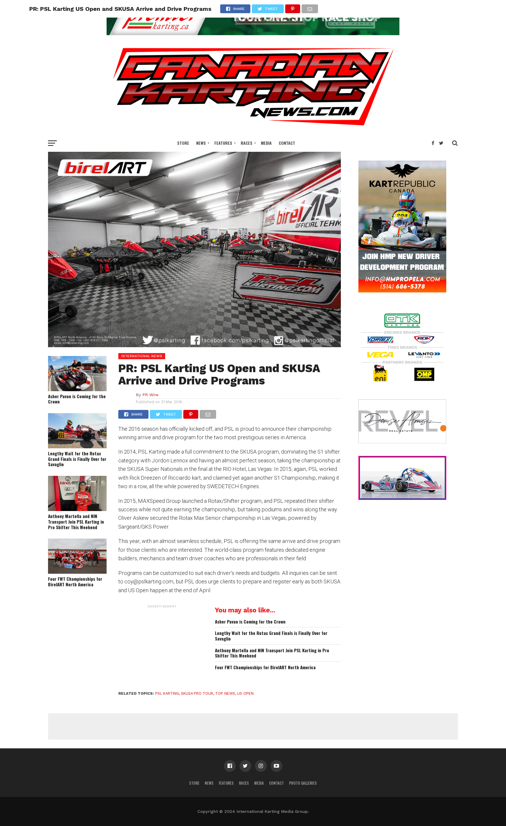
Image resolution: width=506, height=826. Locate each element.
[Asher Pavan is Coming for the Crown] (77, 389)
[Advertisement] (162, 647)
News (201, 143)
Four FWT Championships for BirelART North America (75, 581)
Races (246, 143)
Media (266, 143)
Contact (287, 143)
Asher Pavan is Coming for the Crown (77, 399)
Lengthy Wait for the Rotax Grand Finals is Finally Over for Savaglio (77, 459)
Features (223, 143)
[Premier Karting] (253, 33)
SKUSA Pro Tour (197, 693)
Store (183, 143)
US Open (245, 693)
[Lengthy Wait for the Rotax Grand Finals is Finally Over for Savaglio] (77, 446)
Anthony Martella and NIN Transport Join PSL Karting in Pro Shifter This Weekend (76, 521)
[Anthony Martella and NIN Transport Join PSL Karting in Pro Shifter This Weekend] (77, 509)
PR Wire (150, 394)
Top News (225, 693)
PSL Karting (167, 693)
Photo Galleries (303, 783)
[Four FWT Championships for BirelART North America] (77, 572)
